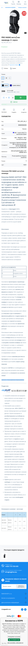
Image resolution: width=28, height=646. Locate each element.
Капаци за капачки (22, 7)
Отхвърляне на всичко (14, 636)
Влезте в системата (21, 586)
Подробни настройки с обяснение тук (14, 642)
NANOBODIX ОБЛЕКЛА (10, 7)
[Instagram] (25, 609)
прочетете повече (14, 65)
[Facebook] (22, 609)
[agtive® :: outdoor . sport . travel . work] (1, 7)
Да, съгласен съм (14, 639)
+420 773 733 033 (11, 566)
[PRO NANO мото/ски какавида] (4, 556)
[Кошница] (19, 3)
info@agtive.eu (11, 572)
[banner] (6, 3)
